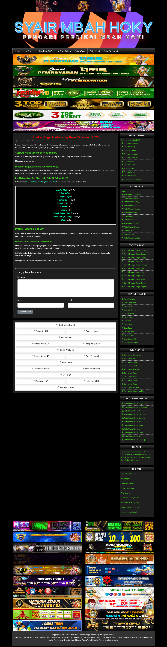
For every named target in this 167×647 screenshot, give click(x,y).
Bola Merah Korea (130, 377)
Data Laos (128, 324)
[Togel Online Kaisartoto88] (47, 615)
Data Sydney (128, 306)
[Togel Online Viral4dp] (83, 126)
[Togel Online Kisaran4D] (83, 93)
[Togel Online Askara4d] (47, 570)
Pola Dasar (66, 362)
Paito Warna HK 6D (140, 455)
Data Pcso (128, 317)
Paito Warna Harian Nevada (134, 436)
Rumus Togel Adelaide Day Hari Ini (33, 241)
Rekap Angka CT (41, 343)
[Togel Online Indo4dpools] (47, 626)
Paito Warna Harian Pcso (133, 422)
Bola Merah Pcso (130, 373)
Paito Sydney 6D (111, 51)
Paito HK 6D (95, 51)
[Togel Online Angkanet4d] (119, 593)
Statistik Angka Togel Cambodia (136, 261)
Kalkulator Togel (66, 387)
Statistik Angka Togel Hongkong (136, 254)
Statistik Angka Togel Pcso (134, 268)
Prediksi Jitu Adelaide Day (29, 228)
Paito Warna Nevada (131, 227)
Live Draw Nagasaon (128, 483)
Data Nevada (129, 332)
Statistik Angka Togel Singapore (136, 250)
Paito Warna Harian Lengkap (134, 440)
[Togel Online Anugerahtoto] (119, 570)
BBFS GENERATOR (67, 325)
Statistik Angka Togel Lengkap (135, 287)
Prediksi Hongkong (131, 147)
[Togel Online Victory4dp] (47, 537)
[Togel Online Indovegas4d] (119, 626)
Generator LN (41, 331)
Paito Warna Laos (130, 220)
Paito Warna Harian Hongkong (135, 407)
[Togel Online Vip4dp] (119, 548)
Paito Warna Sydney (131, 202)
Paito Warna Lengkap (132, 238)
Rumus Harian (92, 331)
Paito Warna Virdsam (129, 474)
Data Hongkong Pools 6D (130, 140)
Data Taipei (128, 328)
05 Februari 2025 (60, 178)
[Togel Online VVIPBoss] (83, 60)
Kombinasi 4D (41, 381)
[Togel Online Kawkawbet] (47, 548)
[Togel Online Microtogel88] (47, 526)
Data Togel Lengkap (131, 342)
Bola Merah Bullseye (131, 369)
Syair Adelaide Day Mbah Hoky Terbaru (36, 152)
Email (70, 300)
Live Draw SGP (45, 51)
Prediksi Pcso (129, 161)
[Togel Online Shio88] (119, 615)
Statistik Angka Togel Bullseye (135, 265)
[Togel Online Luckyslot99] (119, 537)
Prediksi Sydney (130, 150)
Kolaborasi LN (92, 381)
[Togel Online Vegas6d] (47, 559)
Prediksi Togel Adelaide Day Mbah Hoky (36, 166)
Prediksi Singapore (131, 143)
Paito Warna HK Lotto (62, 640)
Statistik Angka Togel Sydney (135, 258)
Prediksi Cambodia (131, 154)
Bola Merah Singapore (132, 355)
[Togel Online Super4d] (83, 82)
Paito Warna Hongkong (133, 198)
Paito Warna (80, 51)
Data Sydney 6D (130, 339)
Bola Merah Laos (130, 380)
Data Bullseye (129, 314)
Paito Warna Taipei (131, 223)
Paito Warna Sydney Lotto (108, 640)
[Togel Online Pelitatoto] (83, 115)
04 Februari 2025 (24, 141)
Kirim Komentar (25, 312)
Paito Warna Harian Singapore (135, 404)
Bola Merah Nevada (131, 388)
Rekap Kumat (67, 337)
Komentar (37, 141)
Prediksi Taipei (129, 172)
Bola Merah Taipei (130, 384)
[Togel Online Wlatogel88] (47, 593)
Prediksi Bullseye (130, 158)
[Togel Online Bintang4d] (47, 581)
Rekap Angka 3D (92, 343)
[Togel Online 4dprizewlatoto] (47, 604)
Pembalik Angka (41, 368)
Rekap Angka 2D (66, 350)
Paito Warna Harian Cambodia (135, 415)
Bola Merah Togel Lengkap (134, 391)
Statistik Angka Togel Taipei (134, 279)
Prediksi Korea (129, 165)
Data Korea (128, 321)
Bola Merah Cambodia (132, 366)
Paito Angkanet (126, 479)
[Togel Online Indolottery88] (119, 581)
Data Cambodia (130, 310)
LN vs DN (66, 375)
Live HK (124, 191)
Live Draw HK (29, 51)
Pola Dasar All (92, 356)
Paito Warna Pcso (130, 213)
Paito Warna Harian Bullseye (134, 418)
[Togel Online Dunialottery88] (119, 559)
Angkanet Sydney (127, 493)
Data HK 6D (128, 335)
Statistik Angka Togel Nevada (135, 283)
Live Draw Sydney (63, 51)
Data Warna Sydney (142, 452)
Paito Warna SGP (48, 637)
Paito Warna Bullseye (132, 209)
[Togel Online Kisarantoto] (83, 104)
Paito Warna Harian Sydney (134, 411)
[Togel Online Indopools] (119, 604)
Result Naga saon (127, 488)
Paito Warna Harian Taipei (133, 433)
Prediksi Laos (129, 168)
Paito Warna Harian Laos (133, 429)
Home (17, 51)
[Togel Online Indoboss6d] (119, 526)
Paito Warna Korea (131, 216)
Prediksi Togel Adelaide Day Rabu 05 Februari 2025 (66, 137)
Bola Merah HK (129, 359)
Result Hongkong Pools (130, 507)
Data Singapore (130, 299)
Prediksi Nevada (130, 176)
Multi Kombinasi (92, 368)
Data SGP (137, 460)
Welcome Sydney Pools (130, 498)
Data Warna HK (126, 455)
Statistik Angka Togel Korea (134, 272)
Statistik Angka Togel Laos (134, 276)
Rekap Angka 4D (41, 356)
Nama (19, 300)
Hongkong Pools (127, 452)
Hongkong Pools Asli (129, 512)
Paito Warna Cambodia (132, 205)
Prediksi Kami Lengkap (132, 179)
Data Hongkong (130, 303)
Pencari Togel (135, 457)
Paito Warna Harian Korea (133, 425)
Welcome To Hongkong (130, 502)
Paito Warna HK (20, 637)
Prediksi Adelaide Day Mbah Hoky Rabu (33, 178)
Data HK (58, 637)
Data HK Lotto (76, 640)
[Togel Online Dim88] (83, 71)
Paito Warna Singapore (132, 194)
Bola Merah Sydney (131, 362)
